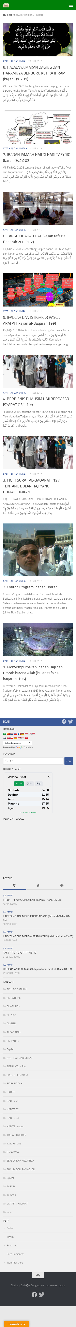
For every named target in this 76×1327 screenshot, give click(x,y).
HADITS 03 (13, 1117)
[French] (19, 733)
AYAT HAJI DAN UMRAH (15, 61)
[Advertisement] (33, 847)
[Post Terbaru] (14, 886)
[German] (23, 733)
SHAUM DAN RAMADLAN (21, 1169)
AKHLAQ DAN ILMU (17, 989)
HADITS (11, 1092)
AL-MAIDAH (13, 1006)
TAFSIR (11, 1186)
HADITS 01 (13, 1100)
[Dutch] (12, 733)
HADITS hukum (15, 1126)
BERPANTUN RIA (16, 1066)
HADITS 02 (13, 1109)
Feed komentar (15, 1254)
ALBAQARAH (14, 1032)
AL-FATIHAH (14, 997)
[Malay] (8, 738)
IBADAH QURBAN (16, 1134)
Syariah (11, 1177)
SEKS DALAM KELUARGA (20, 1160)
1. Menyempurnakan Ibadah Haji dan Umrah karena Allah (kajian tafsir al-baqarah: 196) (33, 673)
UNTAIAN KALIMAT (17, 1203)
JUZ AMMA (8, 895)
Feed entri (12, 1245)
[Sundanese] (19, 738)
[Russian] (12, 738)
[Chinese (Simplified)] (8, 733)
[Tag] (61, 886)
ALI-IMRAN (13, 1040)
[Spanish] (15, 738)
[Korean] (4, 738)
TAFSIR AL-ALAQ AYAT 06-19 (19, 952)
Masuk (10, 1236)
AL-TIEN (11, 1023)
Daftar (10, 1228)
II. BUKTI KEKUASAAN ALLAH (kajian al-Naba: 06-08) (32, 899)
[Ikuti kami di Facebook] (64, 721)
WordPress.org (15, 1262)
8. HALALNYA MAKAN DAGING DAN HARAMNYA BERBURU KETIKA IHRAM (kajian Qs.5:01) (34, 73)
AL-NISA (11, 1014)
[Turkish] (26, 738)
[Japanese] (30, 733)
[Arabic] (4, 733)
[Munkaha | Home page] (7, 5)
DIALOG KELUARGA (17, 1074)
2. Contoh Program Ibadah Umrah (30, 587)
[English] (15, 733)
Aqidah (10, 1049)
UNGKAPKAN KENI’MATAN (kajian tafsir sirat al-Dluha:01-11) (37, 969)
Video (10, 1212)
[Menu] (71, 5)
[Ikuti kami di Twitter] (70, 721)
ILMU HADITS (14, 1143)
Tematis (11, 1195)
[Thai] (23, 738)
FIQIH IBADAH (14, 1083)
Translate (28, 747)
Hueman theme (57, 1285)
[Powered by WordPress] (27, 1285)
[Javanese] (33, 733)
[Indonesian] (26, 733)
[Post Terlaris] (38, 886)
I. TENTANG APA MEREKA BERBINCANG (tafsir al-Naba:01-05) (38, 936)
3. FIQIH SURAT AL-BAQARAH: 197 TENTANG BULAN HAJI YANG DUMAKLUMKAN (31, 486)
